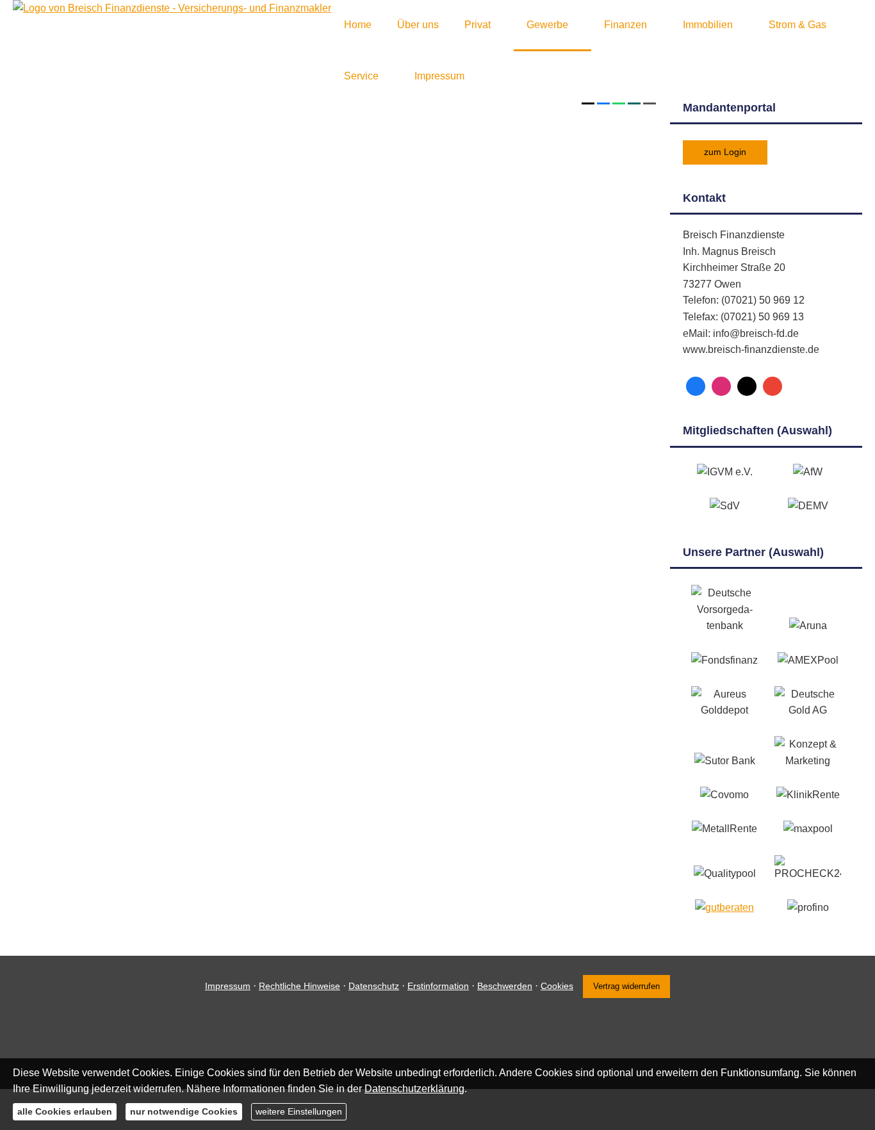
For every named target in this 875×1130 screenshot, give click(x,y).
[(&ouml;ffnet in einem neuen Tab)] (724, 907)
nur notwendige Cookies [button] (184, 1111)
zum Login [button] (725, 152)
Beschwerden (504, 986)
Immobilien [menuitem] (708, 24)
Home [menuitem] (358, 24)
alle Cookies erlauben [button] (64, 1111)
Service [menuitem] (361, 75)
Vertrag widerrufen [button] (626, 986)
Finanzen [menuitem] (625, 24)
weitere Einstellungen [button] (299, 1111)
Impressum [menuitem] (439, 75)
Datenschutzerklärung (414, 1088)
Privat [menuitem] (477, 24)
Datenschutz (373, 986)
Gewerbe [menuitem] (547, 24)
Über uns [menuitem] (418, 24)
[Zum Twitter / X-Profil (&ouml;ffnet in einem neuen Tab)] (746, 386)
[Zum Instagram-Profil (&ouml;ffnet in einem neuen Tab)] (721, 386)
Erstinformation (438, 986)
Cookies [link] (557, 986)
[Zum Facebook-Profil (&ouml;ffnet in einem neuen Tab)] (695, 386)
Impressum (227, 986)
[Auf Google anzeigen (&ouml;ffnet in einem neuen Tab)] (772, 386)
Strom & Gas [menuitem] (797, 24)
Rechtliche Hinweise (299, 986)
